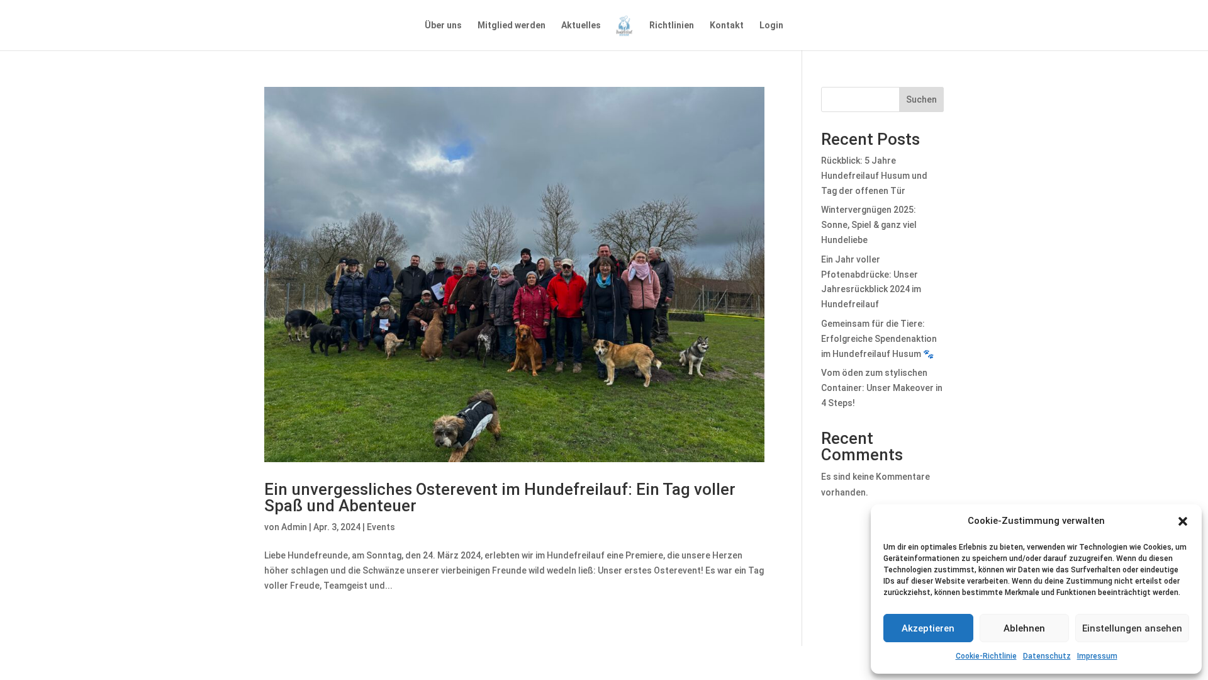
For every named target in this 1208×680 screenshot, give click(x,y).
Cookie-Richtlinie (986, 656)
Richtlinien (671, 25)
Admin (294, 527)
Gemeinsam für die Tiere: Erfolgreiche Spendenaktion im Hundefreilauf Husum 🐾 (879, 339)
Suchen (921, 99)
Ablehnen (1024, 628)
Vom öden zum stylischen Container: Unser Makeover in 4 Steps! (881, 388)
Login (771, 25)
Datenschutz (1047, 656)
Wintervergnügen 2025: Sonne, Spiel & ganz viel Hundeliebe (869, 225)
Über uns (443, 25)
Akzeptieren (928, 628)
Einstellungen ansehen (1132, 628)
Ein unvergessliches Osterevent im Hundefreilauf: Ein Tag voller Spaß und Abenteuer (499, 497)
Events (381, 527)
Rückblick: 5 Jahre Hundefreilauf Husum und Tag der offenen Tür (874, 176)
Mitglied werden (511, 25)
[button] (1183, 521)
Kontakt (727, 25)
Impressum (1097, 656)
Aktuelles (581, 25)
